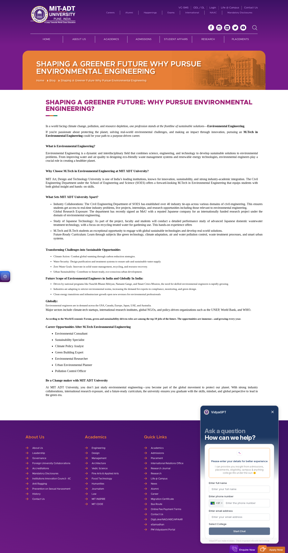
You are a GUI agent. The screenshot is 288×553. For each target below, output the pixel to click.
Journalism (98, 489)
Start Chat (239, 531)
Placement (157, 458)
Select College (217, 524)
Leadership (38, 453)
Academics (111, 39)
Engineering (98, 448)
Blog (52, 80)
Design (96, 453)
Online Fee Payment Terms (166, 509)
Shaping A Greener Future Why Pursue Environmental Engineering (103, 80)
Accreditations (40, 468)
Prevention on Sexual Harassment (51, 489)
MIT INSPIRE (98, 499)
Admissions (143, 39)
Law (94, 494)
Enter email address (221, 510)
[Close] (272, 412)
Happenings (150, 13)
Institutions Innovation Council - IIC (51, 478)
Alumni (129, 13)
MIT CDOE (97, 504)
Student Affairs (176, 39)
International (192, 13)
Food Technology (102, 478)
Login (212, 7)
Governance (39, 458)
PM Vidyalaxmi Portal (163, 529)
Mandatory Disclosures (239, 13)
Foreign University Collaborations (51, 463)
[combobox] (216, 503)
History (36, 494)
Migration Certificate (162, 499)
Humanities (98, 484)
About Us (79, 39)
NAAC (213, 13)
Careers (110, 13)
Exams (171, 13)
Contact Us (251, 7)
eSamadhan (157, 524)
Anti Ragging (39, 484)
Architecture (99, 463)
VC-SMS (183, 7)
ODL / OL (199, 7)
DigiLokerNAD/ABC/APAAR (167, 519)
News (154, 484)
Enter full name (218, 483)
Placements (240, 39)
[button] (5, 276)
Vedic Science (100, 468)
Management (99, 458)
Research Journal (160, 468)
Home (46, 39)
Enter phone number (221, 496)
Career (154, 494)
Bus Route (156, 504)
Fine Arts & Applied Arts (105, 473)
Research (208, 39)
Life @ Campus (230, 7)
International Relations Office (167, 463)
